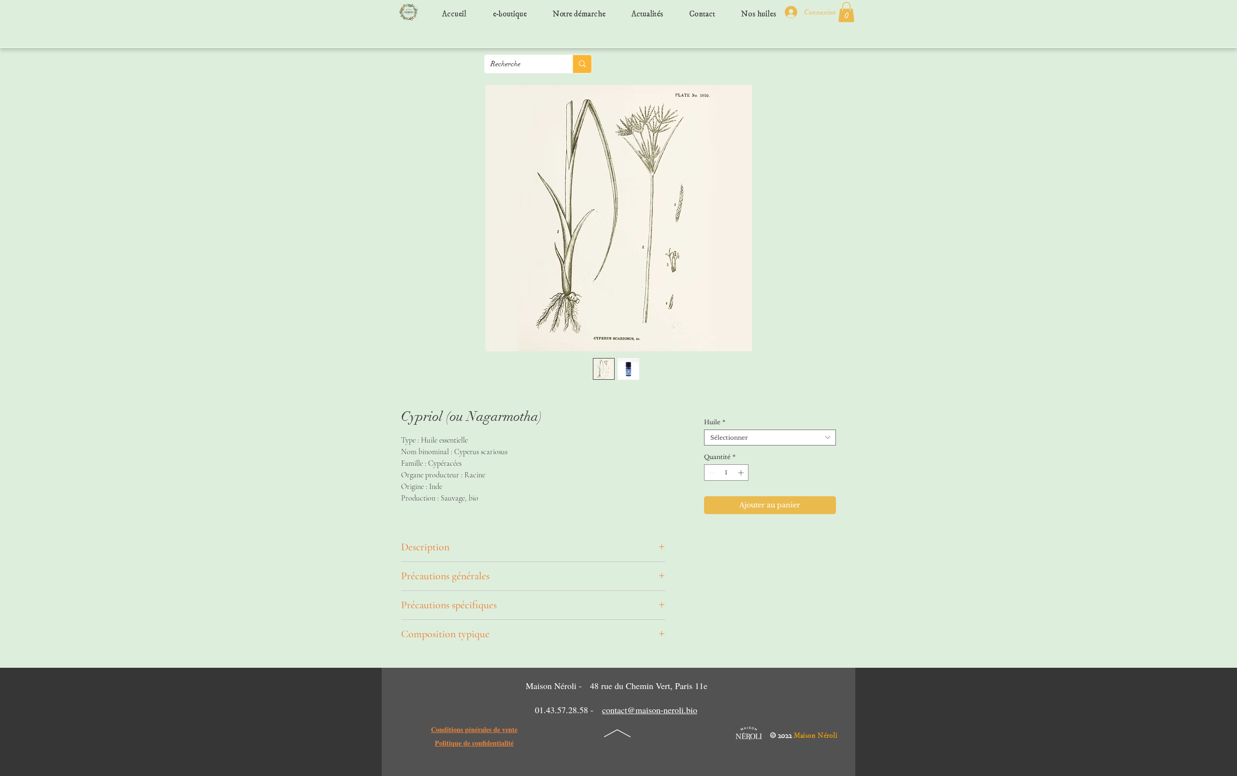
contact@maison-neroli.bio (649, 710)
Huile (714, 422)
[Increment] (741, 472)
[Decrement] (710, 472)
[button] (846, 12)
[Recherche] (582, 64)
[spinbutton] (726, 472)
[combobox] (770, 437)
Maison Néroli (815, 733)
